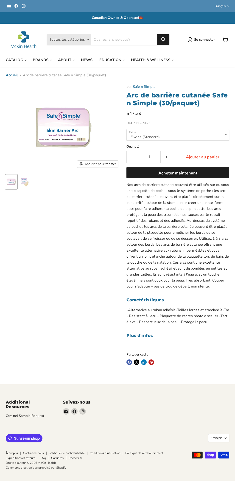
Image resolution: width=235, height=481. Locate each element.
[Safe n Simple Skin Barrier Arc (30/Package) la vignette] (11, 181)
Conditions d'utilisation (105, 453)
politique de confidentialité (67, 453)
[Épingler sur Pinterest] (151, 362)
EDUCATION (110, 60)
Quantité (133, 146)
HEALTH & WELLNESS (151, 60)
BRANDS (41, 60)
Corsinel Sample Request (25, 415)
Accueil (12, 75)
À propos (12, 453)
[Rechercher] (163, 39)
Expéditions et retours (20, 458)
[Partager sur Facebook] (129, 362)
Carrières (57, 458)
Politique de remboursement (144, 453)
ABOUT (65, 60)
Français (220, 6)
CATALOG (15, 60)
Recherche (76, 458)
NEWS (86, 60)
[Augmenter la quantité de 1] (166, 157)
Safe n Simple (144, 86)
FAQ (43, 458)
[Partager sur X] (136, 362)
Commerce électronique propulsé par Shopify (36, 468)
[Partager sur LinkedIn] (144, 362)
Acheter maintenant (177, 173)
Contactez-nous (33, 453)
